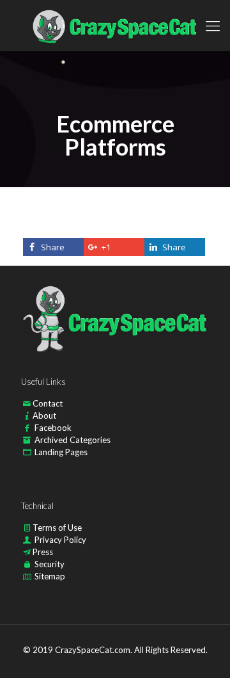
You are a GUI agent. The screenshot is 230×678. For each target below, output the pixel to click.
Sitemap (49, 576)
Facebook (53, 428)
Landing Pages (61, 452)
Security (49, 564)
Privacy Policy (60, 540)
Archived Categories (72, 440)
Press (43, 552)
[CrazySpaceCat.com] (115, 25)
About (44, 415)
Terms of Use (57, 527)
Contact (48, 403)
